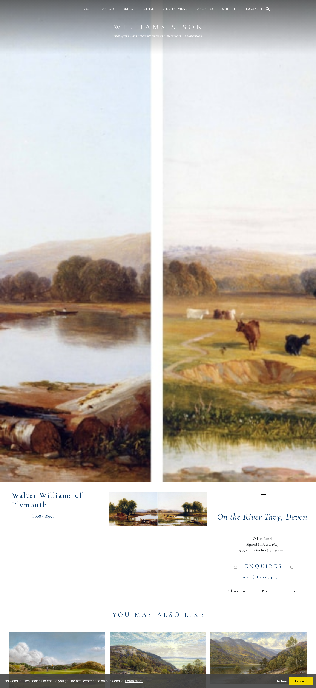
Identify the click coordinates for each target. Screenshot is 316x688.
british (129, 9)
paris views (205, 9)
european (254, 9)
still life (229, 9)
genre (149, 9)
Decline (281, 681)
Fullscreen (236, 591)
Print (266, 591)
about (88, 9)
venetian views (174, 9)
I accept (301, 681)
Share (293, 591)
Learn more (134, 681)
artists (108, 9)
